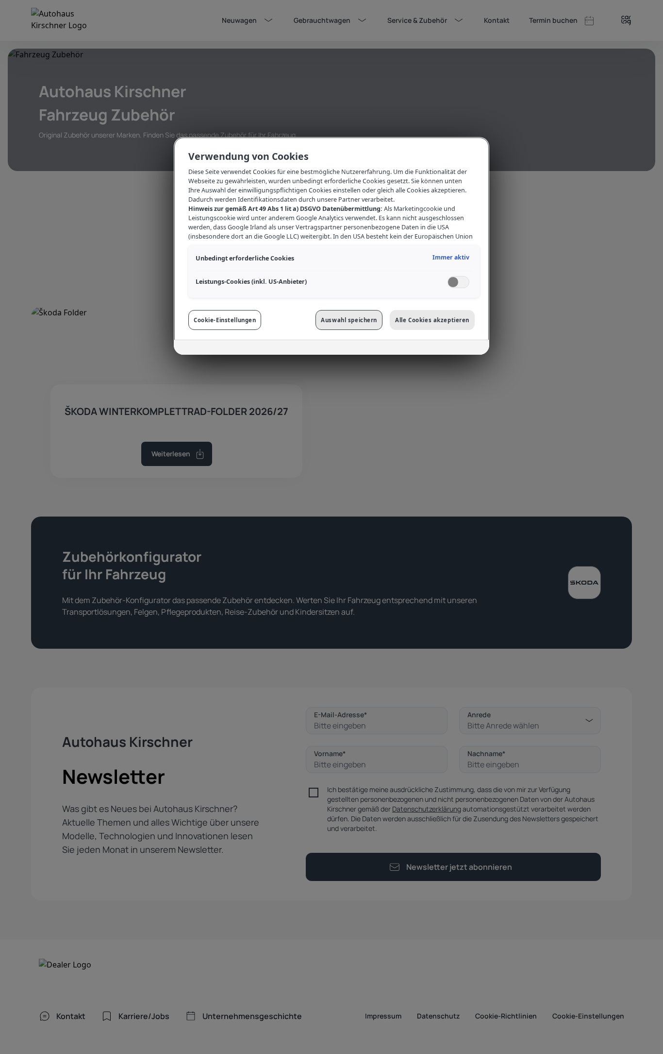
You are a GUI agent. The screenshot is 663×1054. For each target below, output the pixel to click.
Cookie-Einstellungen (225, 320)
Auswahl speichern (349, 320)
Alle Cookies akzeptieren (432, 320)
